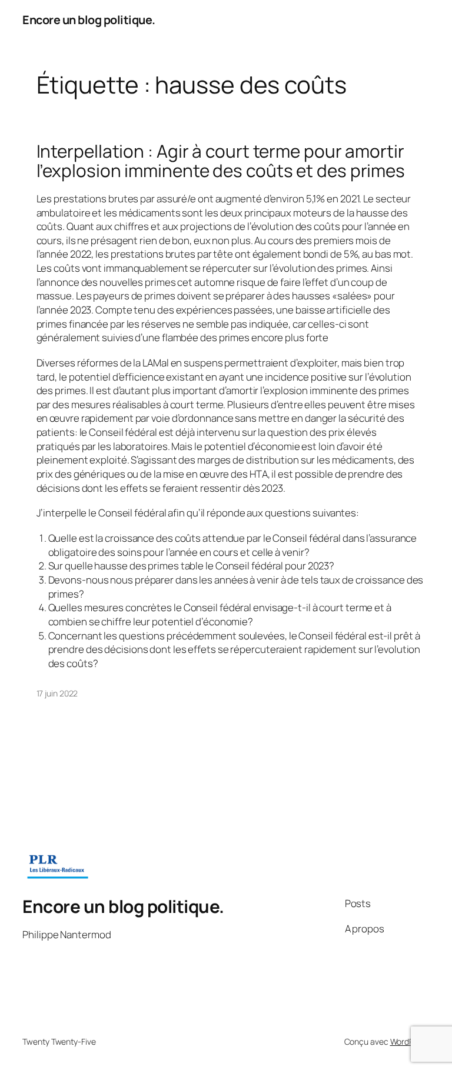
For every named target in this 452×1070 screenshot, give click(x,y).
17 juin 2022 (57, 693)
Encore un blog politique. (88, 20)
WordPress (410, 1041)
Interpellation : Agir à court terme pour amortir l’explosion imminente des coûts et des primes (221, 161)
